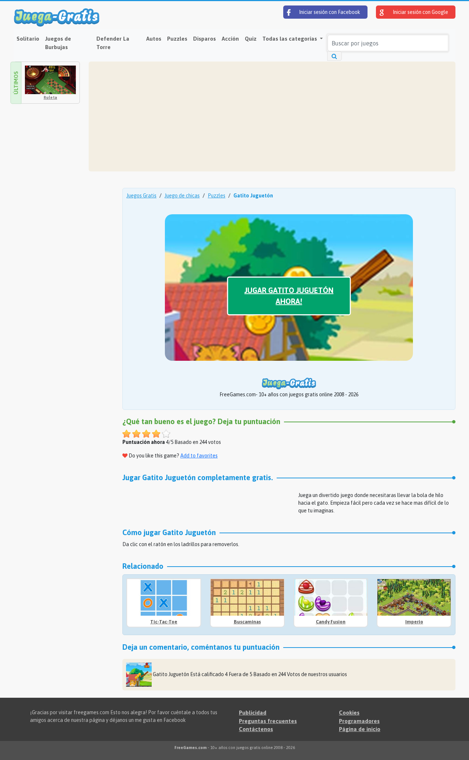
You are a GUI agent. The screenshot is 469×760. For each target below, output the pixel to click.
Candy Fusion (331, 621)
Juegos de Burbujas (58, 43)
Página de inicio (359, 729)
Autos (153, 39)
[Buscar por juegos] (334, 56)
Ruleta (50, 97)
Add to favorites (199, 456)
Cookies (349, 712)
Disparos (204, 39)
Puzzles (177, 39)
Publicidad (252, 712)
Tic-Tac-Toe (163, 621)
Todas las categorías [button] (290, 39)
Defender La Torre (112, 43)
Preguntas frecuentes (268, 721)
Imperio (414, 621)
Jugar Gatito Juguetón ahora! (288, 295)
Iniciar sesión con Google (420, 12)
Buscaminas (247, 621)
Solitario (27, 39)
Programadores (359, 721)
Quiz (250, 39)
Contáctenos (256, 729)
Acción (230, 39)
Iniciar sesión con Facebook (329, 12)
